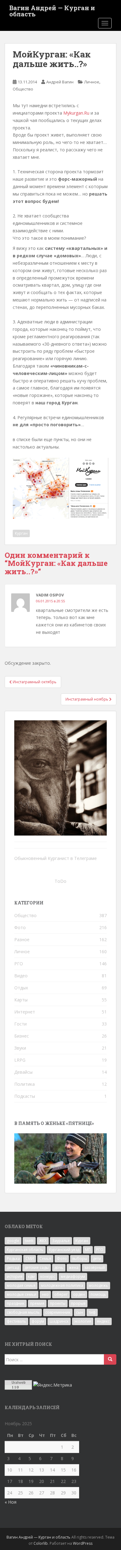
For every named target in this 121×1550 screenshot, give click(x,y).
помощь (98, 1294)
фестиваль (16, 1321)
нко (45, 1294)
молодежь (98, 1285)
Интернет (24, 1012)
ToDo (60, 881)
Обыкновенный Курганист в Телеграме (55, 858)
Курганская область (25, 1249)
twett (29, 1240)
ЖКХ (43, 1240)
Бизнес (21, 1036)
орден (79, 1294)
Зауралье (61, 1240)
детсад (13, 1267)
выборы (79, 1258)
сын (79, 1312)
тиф (92, 1312)
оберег (61, 1294)
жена (73, 1267)
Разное (21, 939)
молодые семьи (21, 1294)
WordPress (82, 1543)
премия (37, 1303)
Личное (91, 82)
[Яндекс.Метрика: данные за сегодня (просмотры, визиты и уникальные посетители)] (52, 1385)
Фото (20, 927)
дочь (58, 1267)
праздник (16, 1303)
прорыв (78, 1303)
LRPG (19, 1060)
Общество (23, 89)
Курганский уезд (64, 1249)
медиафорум (73, 1276)
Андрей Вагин (60, 82)
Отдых (21, 988)
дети (97, 1258)
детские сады (37, 1267)
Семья (45, 1258)
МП (88, 1249)
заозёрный (94, 1267)
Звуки (20, 1048)
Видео (21, 976)
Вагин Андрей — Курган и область (52, 9)
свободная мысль (23, 1312)
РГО (18, 964)
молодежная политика (62, 1285)
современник (57, 1312)
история (14, 1276)
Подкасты (24, 1096)
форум (38, 1321)
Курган (21, 533)
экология (82, 1321)
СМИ (29, 1258)
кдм (31, 1276)
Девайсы (23, 1072)
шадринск (59, 1321)
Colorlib (41, 1543)
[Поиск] (110, 1359)
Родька (13, 1258)
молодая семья (21, 1285)
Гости (20, 1024)
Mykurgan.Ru (76, 113)
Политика (24, 1084)
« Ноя (10, 1502)
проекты (57, 1303)
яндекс (103, 1321)
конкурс (47, 1276)
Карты (21, 1000)
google (13, 1240)
